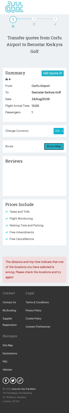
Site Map (8, 345)
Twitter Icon (13, 380)
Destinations (10, 353)
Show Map (54, 146)
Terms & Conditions (37, 302)
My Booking (9, 310)
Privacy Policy (33, 310)
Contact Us (9, 302)
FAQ (5, 361)
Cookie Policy (33, 319)
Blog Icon (20, 380)
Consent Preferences (38, 327)
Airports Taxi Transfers (24, 389)
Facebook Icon (6, 380)
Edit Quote (51, 73)
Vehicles (7, 370)
